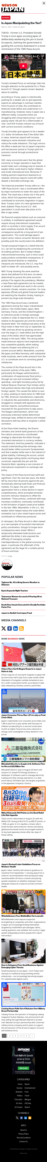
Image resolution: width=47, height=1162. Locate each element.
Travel (27, 1095)
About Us (23, 1130)
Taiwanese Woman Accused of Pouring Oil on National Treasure (21, 597)
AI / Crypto (18, 1107)
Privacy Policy (23, 1134)
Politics (19, 1095)
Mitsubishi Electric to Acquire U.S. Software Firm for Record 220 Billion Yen (23, 765)
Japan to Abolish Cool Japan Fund (16, 613)
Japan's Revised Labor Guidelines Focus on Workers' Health (20, 865)
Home (20, 1084)
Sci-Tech (19, 1103)
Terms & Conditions (24, 1138)
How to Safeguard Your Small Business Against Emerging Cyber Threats (22, 966)
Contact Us (23, 1141)
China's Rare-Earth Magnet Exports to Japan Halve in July (21, 670)
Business (19, 1092)
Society (19, 1088)
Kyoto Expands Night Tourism (14, 590)
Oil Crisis (28, 1103)
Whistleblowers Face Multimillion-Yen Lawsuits (22, 916)
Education (18, 1099)
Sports (27, 1084)
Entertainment (30, 1088)
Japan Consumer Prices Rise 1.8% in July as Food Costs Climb (23, 716)
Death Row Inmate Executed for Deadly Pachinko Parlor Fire (23, 605)
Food (26, 1092)
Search (27, 1107)
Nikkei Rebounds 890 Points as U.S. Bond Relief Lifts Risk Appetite (22, 813)
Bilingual (28, 1099)
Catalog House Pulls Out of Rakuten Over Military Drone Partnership (23, 1009)
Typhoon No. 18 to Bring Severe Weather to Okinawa (20, 583)
